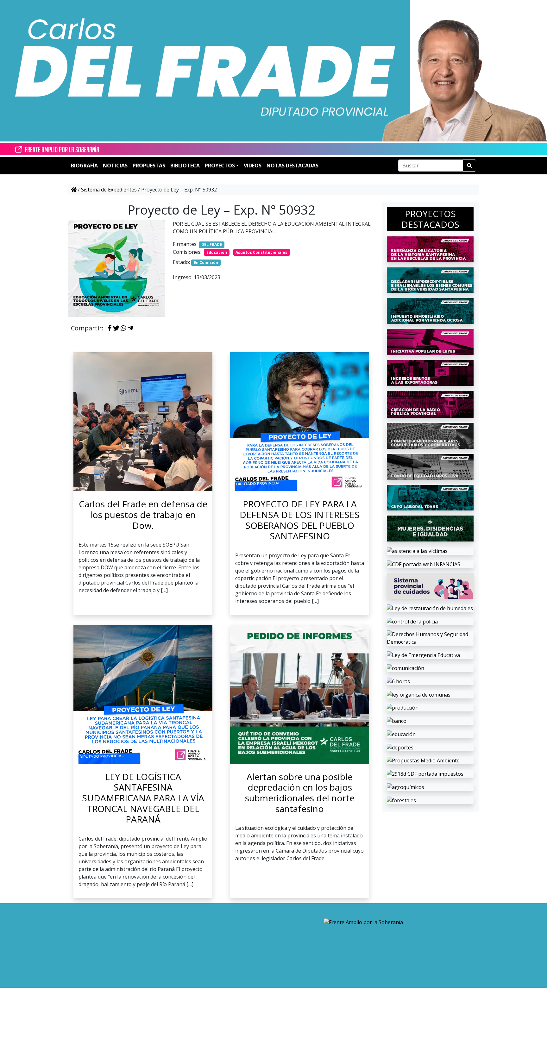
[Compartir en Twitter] (116, 328)
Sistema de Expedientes (109, 189)
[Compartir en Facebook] (110, 328)
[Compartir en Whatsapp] (123, 328)
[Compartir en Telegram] (130, 328)
